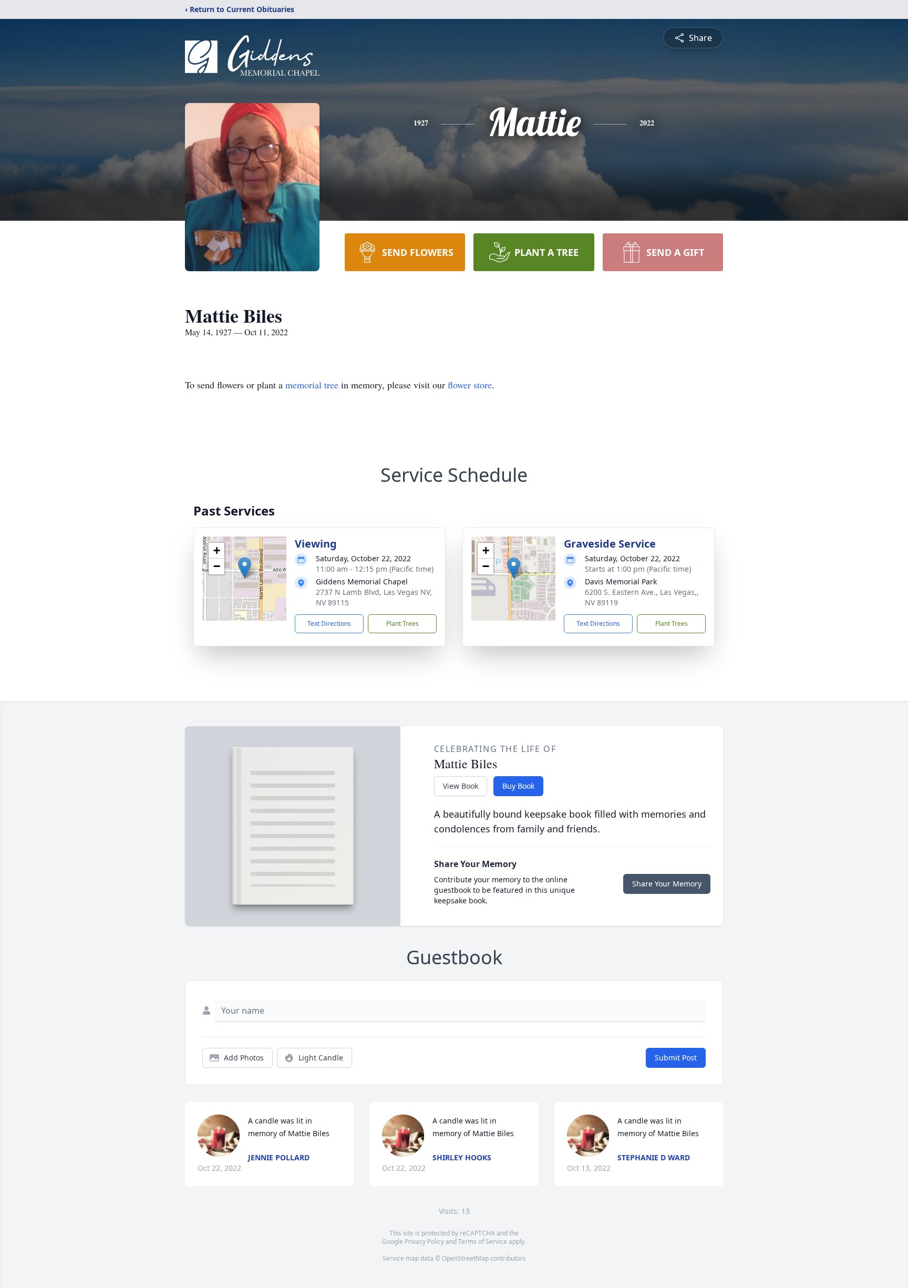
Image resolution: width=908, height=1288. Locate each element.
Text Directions (329, 623)
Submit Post (676, 1058)
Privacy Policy (424, 1241)
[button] (244, 568)
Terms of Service (482, 1241)
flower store (470, 384)
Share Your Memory (666, 884)
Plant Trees (402, 623)
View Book (460, 786)
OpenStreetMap (465, 1258)
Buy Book (518, 786)
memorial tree (311, 384)
